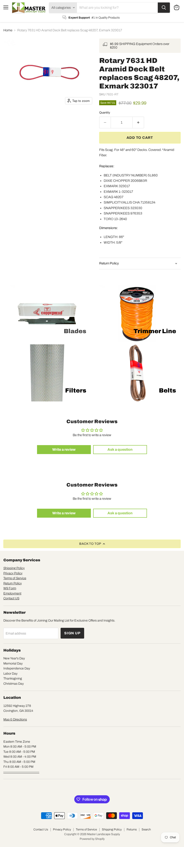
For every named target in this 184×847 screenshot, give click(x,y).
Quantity (104, 112)
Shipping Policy (14, 568)
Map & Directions (15, 719)
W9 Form (9, 588)
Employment (12, 593)
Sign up (72, 633)
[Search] (164, 7)
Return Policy (12, 583)
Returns (132, 829)
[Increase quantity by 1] (138, 122)
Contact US (11, 598)
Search (146, 829)
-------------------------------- (21, 772)
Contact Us (40, 829)
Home (7, 30)
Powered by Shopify (92, 839)
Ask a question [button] (120, 449)
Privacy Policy (12, 573)
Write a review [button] (64, 449)
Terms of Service (14, 578)
